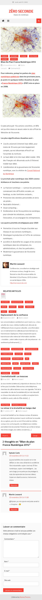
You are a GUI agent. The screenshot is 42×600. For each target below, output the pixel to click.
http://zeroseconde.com (18, 283)
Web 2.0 (12, 312)
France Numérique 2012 (12, 83)
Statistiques (28, 368)
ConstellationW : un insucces (14, 376)
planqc (23, 56)
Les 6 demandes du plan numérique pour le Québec (7, 435)
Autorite (5, 302)
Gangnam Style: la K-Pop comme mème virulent (37, 435)
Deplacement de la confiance (14, 314)
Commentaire (9, 539)
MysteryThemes (25, 597)
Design (27, 354)
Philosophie (6, 368)
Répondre (14, 485)
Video (4, 312)
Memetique (25, 363)
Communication (31, 349)
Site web (7, 580)
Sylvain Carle (14, 452)
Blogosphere (17, 302)
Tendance (29, 307)
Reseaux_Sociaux (19, 405)
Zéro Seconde (21, 11)
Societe (14, 59)
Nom (6, 561)
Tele (20, 307)
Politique (33, 56)
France (4, 56)
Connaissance (7, 354)
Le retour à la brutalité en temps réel (18, 408)
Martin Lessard (17, 263)
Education (5, 359)
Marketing (6, 363)
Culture (29, 302)
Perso (35, 363)
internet (14, 56)
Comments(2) (15, 68)
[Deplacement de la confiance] (21, 296)
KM (27, 359)
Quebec (4, 59)
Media (4, 307)
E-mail (7, 571)
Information (17, 359)
